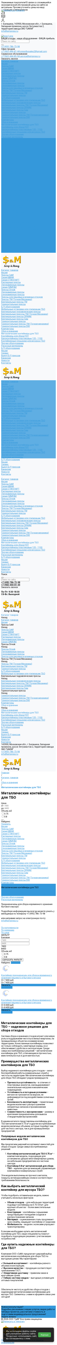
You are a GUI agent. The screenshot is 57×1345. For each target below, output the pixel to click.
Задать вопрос (8, 1316)
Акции (4, 63)
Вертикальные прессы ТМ (14, 93)
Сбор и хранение (9, 122)
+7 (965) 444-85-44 (10, 56)
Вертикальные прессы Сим (14, 110)
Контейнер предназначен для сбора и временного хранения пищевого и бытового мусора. (26, 1001)
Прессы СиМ (7, 66)
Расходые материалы (12, 137)
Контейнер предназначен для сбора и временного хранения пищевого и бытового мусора (26, 976)
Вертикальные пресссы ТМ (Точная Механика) (24, 105)
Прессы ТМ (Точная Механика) (16, 90)
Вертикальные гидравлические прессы (21, 102)
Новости (5, 249)
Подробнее (6, 987)
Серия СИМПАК (9, 78)
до (2, 808)
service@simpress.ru (30, 56)
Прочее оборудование (12, 134)
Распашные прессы (11, 73)
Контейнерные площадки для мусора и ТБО (23, 132)
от (2, 805)
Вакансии (6, 246)
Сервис (5, 242)
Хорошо (44, 1335)
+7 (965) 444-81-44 (10, 51)
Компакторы (7, 120)
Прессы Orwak (8, 80)
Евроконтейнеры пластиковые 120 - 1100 (21, 129)
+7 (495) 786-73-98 (10, 46)
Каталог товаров (9, 159)
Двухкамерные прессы (12, 76)
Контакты (6, 251)
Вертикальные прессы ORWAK (16, 107)
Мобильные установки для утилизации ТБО (23, 100)
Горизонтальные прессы (13, 95)
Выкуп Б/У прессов (10, 244)
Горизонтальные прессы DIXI (15, 117)
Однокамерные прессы (12, 85)
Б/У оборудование (10, 98)
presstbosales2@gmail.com (33, 51)
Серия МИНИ (7, 68)
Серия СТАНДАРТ (10, 71)
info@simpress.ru (9, 31)
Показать (6, 824)
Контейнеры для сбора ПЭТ (15, 127)
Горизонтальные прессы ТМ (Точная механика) (25, 115)
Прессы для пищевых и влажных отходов (22, 88)
